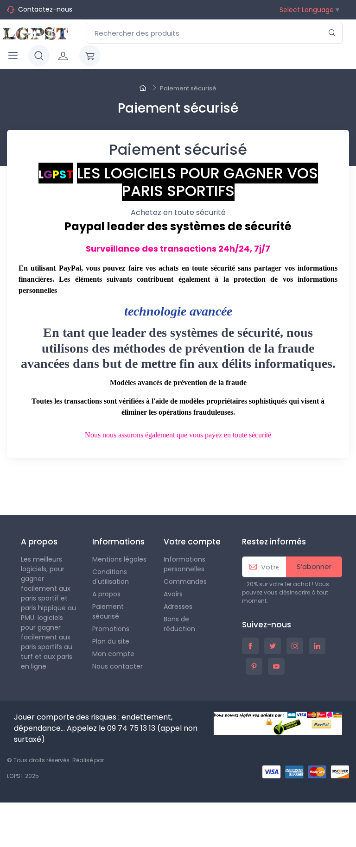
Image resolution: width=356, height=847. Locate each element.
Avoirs (173, 594)
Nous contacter (117, 666)
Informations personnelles (184, 564)
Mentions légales (119, 559)
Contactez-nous (45, 9)
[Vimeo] (90, 484)
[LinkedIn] (130, 484)
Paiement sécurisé (108, 611)
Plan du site (110, 641)
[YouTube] (49, 484)
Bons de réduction (179, 623)
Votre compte (192, 541)
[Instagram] (110, 484)
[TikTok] (151, 488)
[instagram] (294, 646)
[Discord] (171, 488)
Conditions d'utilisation (110, 576)
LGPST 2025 (23, 776)
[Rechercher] (332, 33)
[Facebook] (8, 484)
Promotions (110, 628)
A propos (106, 594)
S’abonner (314, 566)
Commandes (185, 581)
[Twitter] (28, 484)
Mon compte (113, 653)
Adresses (178, 606)
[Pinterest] (69, 484)
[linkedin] (317, 646)
